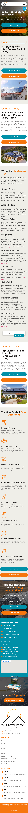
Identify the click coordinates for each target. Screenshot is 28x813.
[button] (24, 4)
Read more (4, 202)
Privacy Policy (14, 810)
